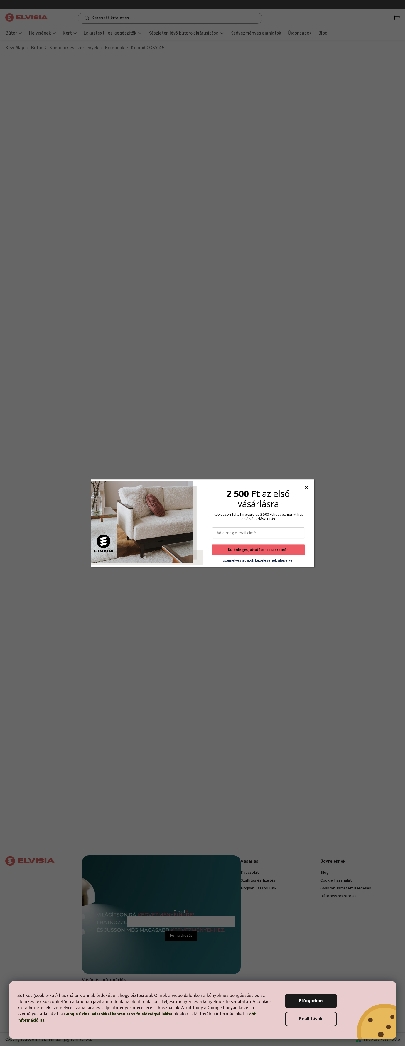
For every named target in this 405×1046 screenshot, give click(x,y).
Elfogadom (311, 1000)
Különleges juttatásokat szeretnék (258, 549)
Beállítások (311, 1019)
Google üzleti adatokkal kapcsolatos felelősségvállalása (118, 1014)
